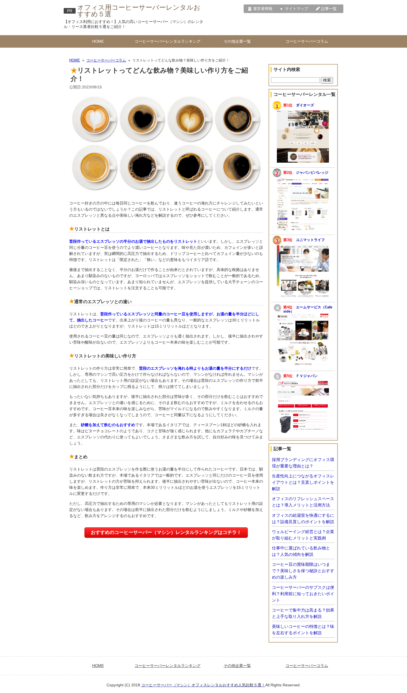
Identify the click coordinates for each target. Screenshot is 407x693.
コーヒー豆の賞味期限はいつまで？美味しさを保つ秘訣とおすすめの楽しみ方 (303, 570)
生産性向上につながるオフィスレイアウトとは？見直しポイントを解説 (303, 482)
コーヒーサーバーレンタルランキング (167, 41)
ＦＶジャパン (307, 376)
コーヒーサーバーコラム (306, 41)
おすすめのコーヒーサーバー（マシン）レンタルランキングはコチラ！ (166, 532)
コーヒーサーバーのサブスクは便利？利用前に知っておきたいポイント (303, 593)
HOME (98, 41)
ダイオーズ (305, 105)
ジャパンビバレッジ (312, 173)
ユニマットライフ (310, 240)
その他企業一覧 (237, 41)
